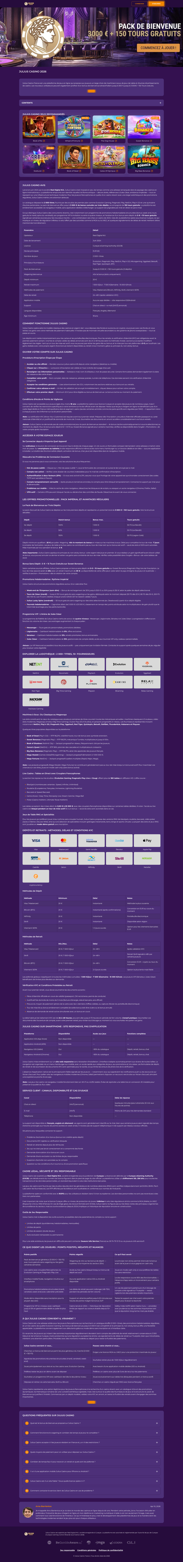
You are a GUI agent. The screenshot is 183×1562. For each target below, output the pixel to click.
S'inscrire (156, 4)
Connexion (139, 4)
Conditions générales (86, 1550)
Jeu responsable (67, 1550)
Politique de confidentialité (111, 1550)
